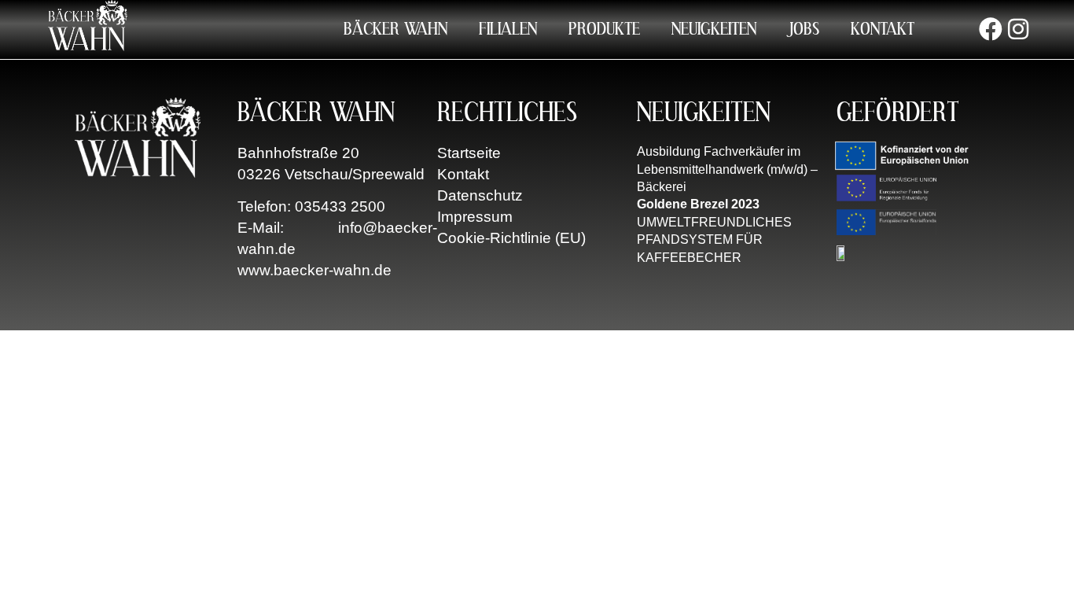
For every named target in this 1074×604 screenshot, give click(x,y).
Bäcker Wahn (395, 29)
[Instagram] (1018, 29)
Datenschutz (480, 195)
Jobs (803, 29)
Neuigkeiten (713, 29)
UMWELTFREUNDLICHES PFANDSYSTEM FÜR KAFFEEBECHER (714, 239)
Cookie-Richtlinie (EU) (511, 238)
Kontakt (882, 29)
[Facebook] (990, 29)
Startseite (469, 153)
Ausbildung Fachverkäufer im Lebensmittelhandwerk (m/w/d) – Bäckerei (727, 169)
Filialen (508, 29)
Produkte (604, 29)
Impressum (475, 216)
